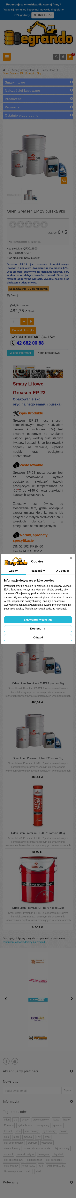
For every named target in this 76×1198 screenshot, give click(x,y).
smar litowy (28, 1165)
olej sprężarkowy (13, 1159)
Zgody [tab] (13, 570)
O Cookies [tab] (63, 570)
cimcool (8, 1154)
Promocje (12, 107)
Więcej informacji (20, 352)
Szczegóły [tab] (38, 570)
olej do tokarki (54, 1159)
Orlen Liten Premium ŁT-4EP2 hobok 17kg (38, 907)
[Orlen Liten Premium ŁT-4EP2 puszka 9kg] (38, 655)
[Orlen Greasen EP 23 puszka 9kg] (14, 195)
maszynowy (42, 1125)
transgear (43, 1154)
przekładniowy (41, 1119)
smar (47, 1136)
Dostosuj (36, 628)
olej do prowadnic (14, 1142)
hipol (6, 1136)
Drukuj (14, 295)
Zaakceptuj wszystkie (38, 619)
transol (8, 1131)
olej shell (58, 1154)
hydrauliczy (49, 1131)
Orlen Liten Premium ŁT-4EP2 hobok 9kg (38, 758)
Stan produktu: (15, 257)
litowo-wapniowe (13, 1171)
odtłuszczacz (34, 1159)
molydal (28, 1136)
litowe (56, 1119)
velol (29, 1171)
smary (25, 1119)
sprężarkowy (32, 1131)
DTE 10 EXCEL (56, 1165)
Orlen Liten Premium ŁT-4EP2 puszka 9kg (38, 683)
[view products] (38, 961)
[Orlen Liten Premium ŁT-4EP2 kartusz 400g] (38, 805)
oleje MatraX (11, 1165)
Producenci (14, 99)
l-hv (38, 1136)
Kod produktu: (15, 248)
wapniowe (47, 1142)
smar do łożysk (25, 1154)
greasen (57, 1125)
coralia (63, 1131)
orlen (7, 1119)
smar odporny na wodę (37, 1148)
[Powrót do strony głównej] (4, 70)
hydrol (66, 1119)
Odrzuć (38, 637)
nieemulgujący (12, 1148)
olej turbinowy (61, 1148)
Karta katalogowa (49, 352)
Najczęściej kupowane (22, 90)
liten (18, 1131)
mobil (16, 1136)
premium (32, 1142)
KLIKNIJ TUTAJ (43, 15)
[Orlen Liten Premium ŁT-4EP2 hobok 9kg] (38, 730)
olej (16, 1119)
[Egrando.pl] (38, 35)
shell (38, 1171)
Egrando (8, 1125)
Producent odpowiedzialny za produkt (24, 942)
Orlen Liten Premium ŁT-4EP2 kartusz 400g (38, 833)
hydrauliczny (25, 1125)
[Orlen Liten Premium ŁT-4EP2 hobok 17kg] (38, 880)
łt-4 (41, 1165)
